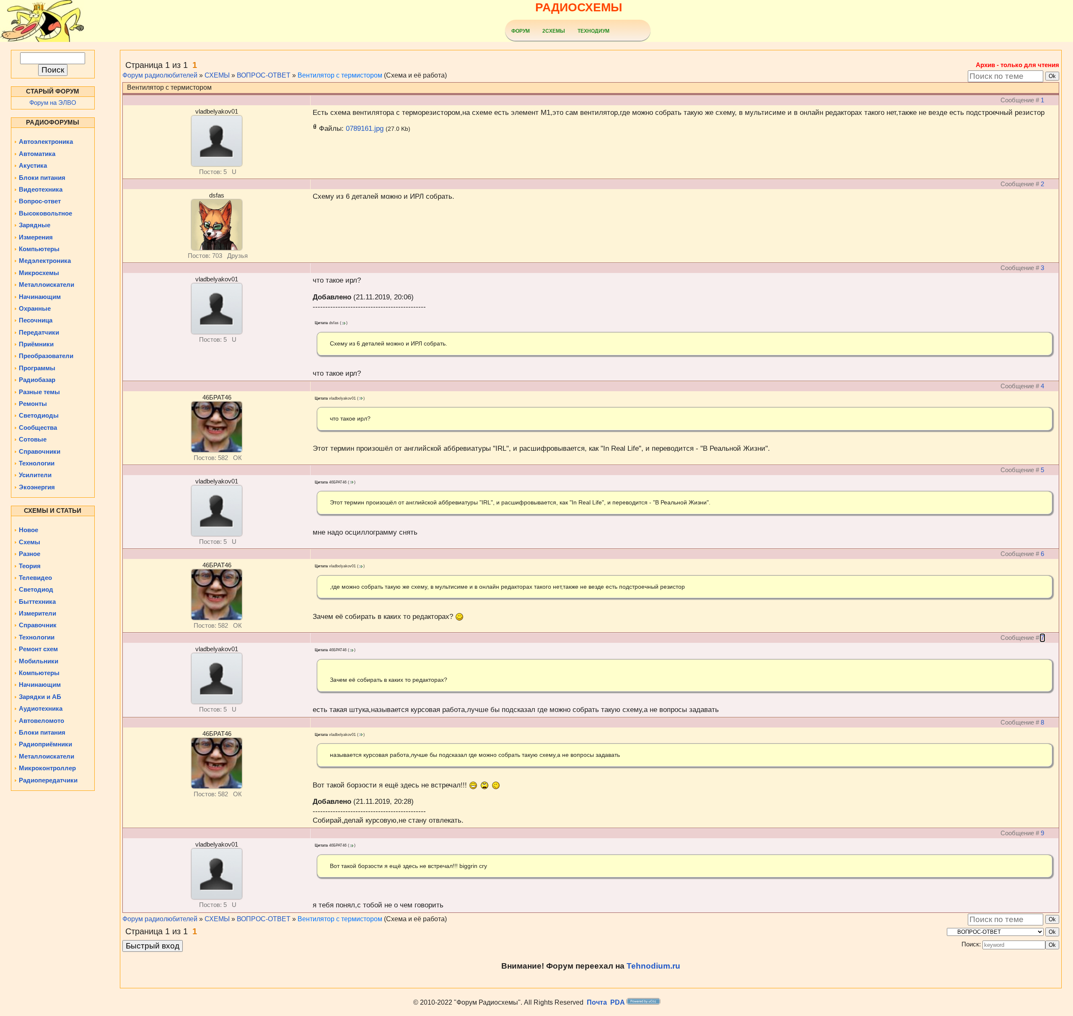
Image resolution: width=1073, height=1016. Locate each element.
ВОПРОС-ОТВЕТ (263, 75)
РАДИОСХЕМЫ (578, 7)
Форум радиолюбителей (159, 75)
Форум (520, 31)
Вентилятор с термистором (340, 75)
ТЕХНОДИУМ (593, 31)
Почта (597, 1002)
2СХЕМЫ (553, 31)
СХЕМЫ (217, 75)
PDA (617, 1002)
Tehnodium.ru (653, 965)
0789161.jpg (365, 128)
